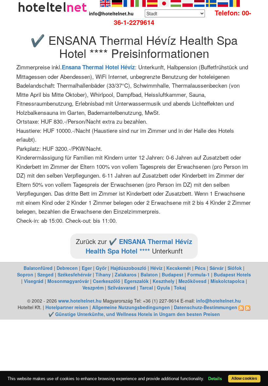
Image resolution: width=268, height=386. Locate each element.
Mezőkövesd (192, 281)
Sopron (25, 274)
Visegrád (33, 281)
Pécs (200, 268)
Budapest (172, 274)
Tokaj (180, 287)
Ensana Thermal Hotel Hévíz (98, 67)
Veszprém (93, 287)
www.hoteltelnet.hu (80, 300)
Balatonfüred (38, 268)
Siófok (234, 268)
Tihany (103, 274)
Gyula (163, 287)
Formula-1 (198, 274)
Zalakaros (126, 274)
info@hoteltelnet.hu (218, 300)
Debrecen (67, 268)
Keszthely (164, 281)
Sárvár (216, 268)
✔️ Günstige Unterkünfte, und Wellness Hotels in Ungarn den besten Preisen (134, 314)
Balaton (149, 274)
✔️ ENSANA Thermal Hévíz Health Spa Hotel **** (139, 246)
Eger (87, 268)
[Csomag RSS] (247, 307)
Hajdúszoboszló (128, 268)
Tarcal (146, 287)
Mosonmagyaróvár (68, 281)
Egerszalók (136, 281)
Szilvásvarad (122, 287)
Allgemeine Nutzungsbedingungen (131, 307)
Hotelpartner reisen (66, 307)
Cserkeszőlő (106, 281)
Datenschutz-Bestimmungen (205, 307)
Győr (101, 268)
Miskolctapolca (227, 281)
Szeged (45, 274)
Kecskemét (178, 268)
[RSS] (241, 307)
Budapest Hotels (232, 274)
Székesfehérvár (75, 274)
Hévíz (156, 268)
